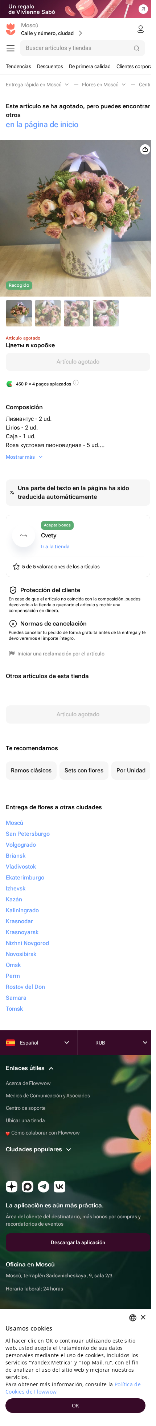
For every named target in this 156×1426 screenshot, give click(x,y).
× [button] (142, 1317)
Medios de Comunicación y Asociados (48, 1095)
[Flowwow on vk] (59, 1186)
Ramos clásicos (31, 770)
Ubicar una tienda (25, 1120)
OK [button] (75, 1405)
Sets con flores (84, 770)
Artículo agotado (78, 361)
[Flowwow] (11, 29)
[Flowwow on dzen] (11, 1186)
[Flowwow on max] (27, 1186)
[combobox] (132, 1317)
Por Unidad (130, 770)
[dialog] (75, 1367)
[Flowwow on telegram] (43, 1186)
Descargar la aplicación (78, 1242)
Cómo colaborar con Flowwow (45, 1133)
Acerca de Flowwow (28, 1083)
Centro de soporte (25, 1108)
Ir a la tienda (55, 546)
